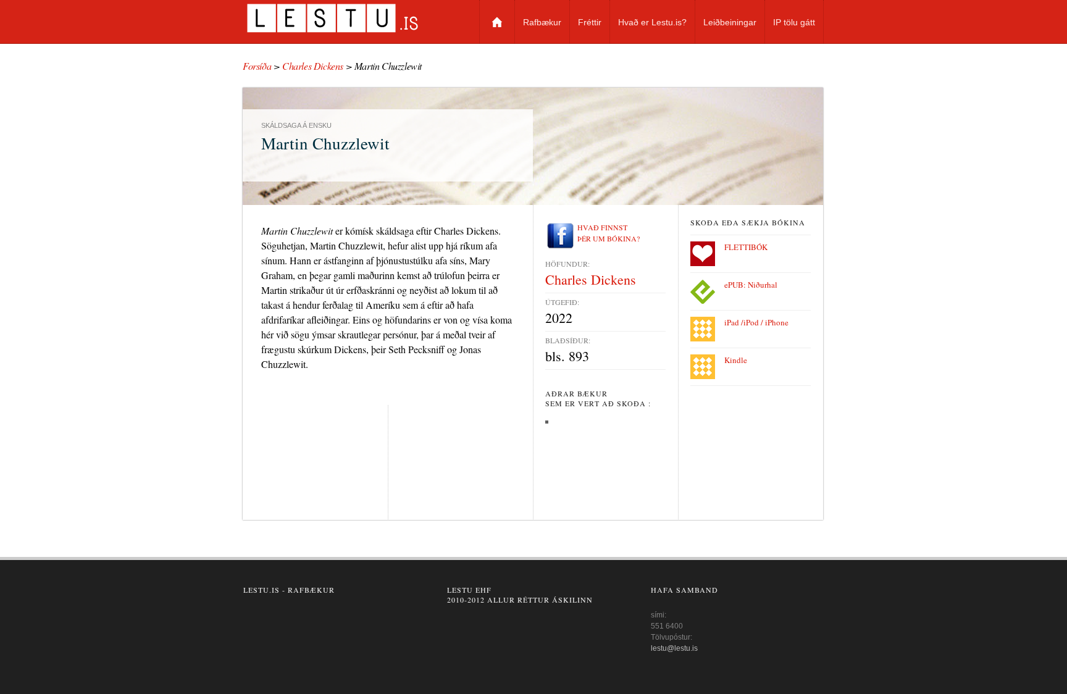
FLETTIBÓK (746, 247)
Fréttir (589, 22)
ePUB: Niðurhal (750, 284)
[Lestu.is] (346, 18)
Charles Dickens (312, 65)
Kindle (735, 360)
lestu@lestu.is (674, 648)
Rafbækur (542, 22)
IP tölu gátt (794, 22)
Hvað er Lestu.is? (652, 22)
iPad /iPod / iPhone (756, 322)
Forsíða (497, 21)
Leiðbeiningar (729, 22)
